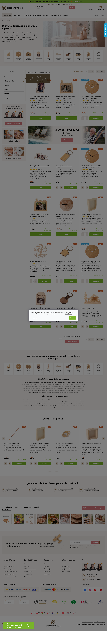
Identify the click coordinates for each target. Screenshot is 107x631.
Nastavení (34, 318)
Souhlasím (72, 318)
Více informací (68, 314)
